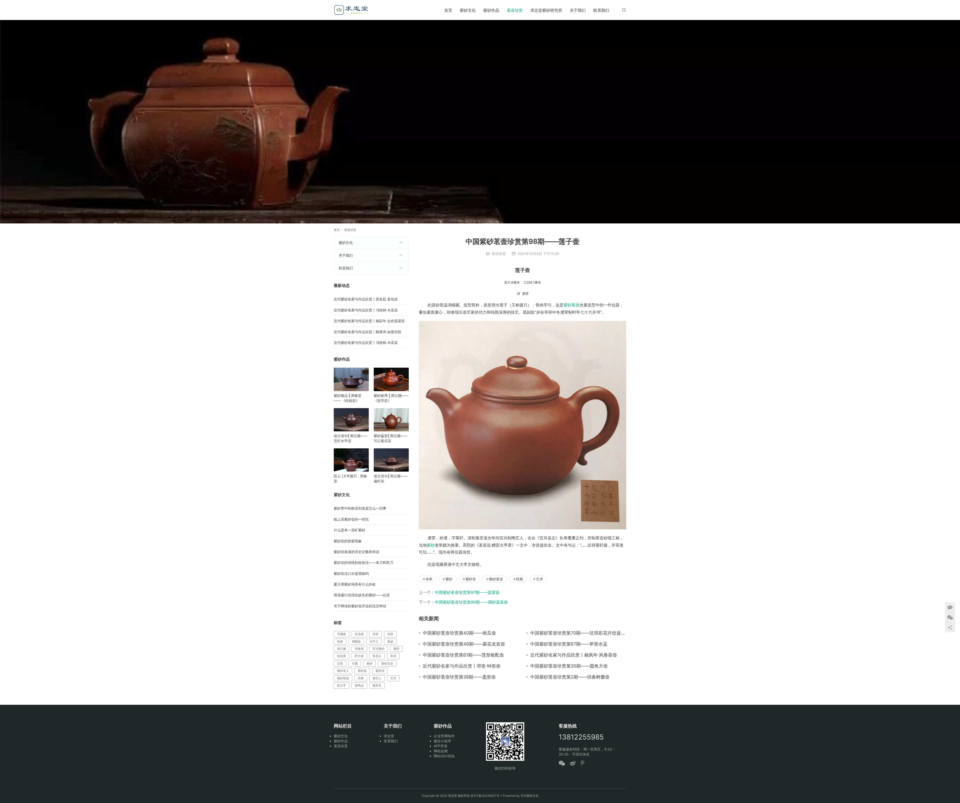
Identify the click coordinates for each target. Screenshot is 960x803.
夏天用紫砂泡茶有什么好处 (355, 584)
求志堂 (389, 736)
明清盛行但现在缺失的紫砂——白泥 (362, 595)
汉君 (340, 663)
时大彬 (359, 656)
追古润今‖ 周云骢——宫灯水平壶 (351, 438)
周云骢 (341, 649)
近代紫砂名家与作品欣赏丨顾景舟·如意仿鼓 (367, 332)
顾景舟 (377, 685)
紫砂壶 (471, 579)
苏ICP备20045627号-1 (486, 796)
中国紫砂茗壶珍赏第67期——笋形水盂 (569, 644)
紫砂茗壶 (572, 304)
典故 (390, 641)
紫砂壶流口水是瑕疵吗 (351, 573)
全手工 (374, 641)
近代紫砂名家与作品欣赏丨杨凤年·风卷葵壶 (573, 655)
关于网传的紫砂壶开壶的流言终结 (360, 606)
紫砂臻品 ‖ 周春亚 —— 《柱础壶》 (348, 398)
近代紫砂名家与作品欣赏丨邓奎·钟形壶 (461, 666)
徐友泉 (341, 656)
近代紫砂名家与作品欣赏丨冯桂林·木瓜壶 (366, 310)
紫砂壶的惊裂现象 (348, 541)
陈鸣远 (359, 685)
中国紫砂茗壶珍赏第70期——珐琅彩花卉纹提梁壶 (578, 633)
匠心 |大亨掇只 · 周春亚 (350, 478)
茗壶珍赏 (515, 10)
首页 (448, 10)
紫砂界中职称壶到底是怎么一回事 (360, 508)
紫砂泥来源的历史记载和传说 (356, 552)
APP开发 (441, 746)
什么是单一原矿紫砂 (349, 530)
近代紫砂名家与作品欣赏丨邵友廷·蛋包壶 (366, 299)
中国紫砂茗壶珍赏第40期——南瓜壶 (459, 633)
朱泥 (393, 656)
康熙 (396, 649)
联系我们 (601, 10)
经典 (519, 579)
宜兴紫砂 (378, 649)
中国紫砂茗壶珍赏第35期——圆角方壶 (569, 666)
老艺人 (377, 678)
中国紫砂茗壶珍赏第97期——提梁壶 (467, 592)
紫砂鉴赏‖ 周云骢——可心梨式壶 (391, 438)
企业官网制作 (444, 736)
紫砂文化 (468, 10)
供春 (340, 641)
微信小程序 (442, 741)
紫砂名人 (343, 671)
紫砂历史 (387, 663)
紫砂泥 (380, 671)
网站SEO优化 (444, 756)
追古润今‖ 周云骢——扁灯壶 (391, 478)
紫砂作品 (491, 10)
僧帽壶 (356, 641)
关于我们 (578, 10)
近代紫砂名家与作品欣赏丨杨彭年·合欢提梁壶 (369, 321)
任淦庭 (359, 634)
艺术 (539, 579)
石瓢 (355, 663)
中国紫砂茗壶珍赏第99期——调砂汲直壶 (471, 602)
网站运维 (441, 751)
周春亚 (359, 649)
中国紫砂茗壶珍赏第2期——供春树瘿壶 (570, 677)
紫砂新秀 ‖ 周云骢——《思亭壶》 (391, 398)
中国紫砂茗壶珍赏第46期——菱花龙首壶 (464, 644)
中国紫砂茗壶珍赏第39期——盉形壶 (459, 677)
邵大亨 (341, 685)
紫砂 (431, 545)
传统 (390, 634)
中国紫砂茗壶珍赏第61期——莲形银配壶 (463, 655)
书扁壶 (341, 634)
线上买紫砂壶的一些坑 (351, 519)
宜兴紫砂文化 (529, 796)
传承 (429, 579)
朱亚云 (377, 656)
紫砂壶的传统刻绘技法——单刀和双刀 (363, 562)
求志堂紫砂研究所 (546, 10)
